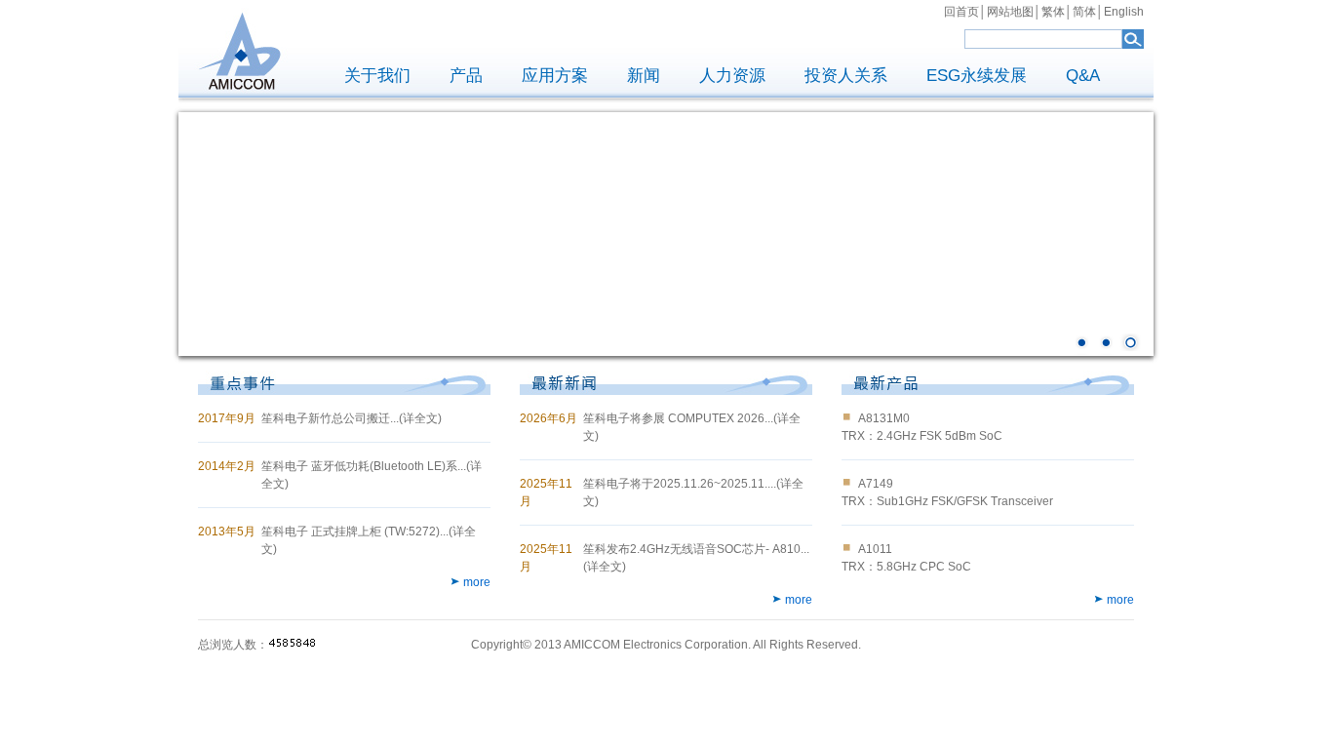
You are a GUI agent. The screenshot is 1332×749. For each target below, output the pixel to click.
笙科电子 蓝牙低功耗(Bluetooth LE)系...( (365, 466)
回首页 (961, 12)
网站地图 (1010, 12)
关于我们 (377, 75)
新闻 (643, 75)
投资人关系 (845, 75)
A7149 (875, 484)
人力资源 (732, 75)
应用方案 (555, 75)
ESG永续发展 (976, 75)
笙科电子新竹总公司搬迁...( (332, 418)
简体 (1084, 12)
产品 (466, 75)
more (476, 582)
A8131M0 (884, 418)
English (1124, 12)
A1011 (875, 549)
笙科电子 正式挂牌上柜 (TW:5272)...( (356, 531)
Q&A (1083, 75)
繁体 (1053, 12)
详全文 (420, 418)
